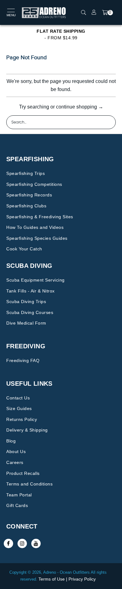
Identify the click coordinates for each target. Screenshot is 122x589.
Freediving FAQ (22, 360)
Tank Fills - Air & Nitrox (30, 290)
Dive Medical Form (26, 323)
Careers (14, 462)
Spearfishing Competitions (34, 184)
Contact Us (18, 397)
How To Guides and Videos (35, 227)
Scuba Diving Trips (26, 301)
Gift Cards (17, 505)
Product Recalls (23, 473)
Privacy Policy (82, 579)
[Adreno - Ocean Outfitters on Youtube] (36, 543)
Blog (11, 440)
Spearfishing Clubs (26, 205)
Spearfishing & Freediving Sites (39, 216)
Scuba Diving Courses (29, 312)
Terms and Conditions (29, 483)
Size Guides (19, 408)
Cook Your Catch (24, 248)
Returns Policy (21, 419)
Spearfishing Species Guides (37, 238)
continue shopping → (79, 106)
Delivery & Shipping (27, 429)
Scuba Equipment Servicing (35, 280)
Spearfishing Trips (25, 173)
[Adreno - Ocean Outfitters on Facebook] (8, 543)
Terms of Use (51, 579)
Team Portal (19, 494)
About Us (16, 451)
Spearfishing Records (29, 194)
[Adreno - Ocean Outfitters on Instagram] (22, 543)
